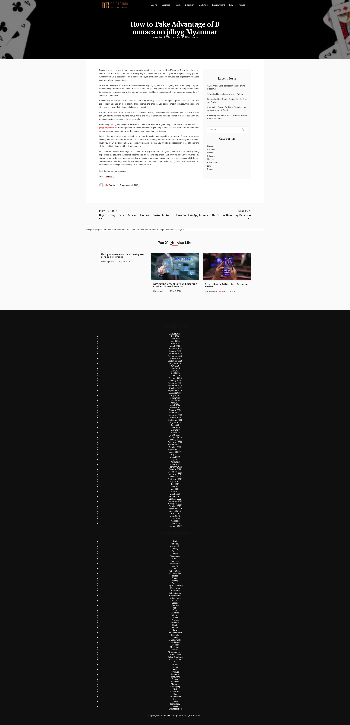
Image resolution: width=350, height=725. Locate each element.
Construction (175, 573)
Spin (175, 699)
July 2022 (175, 454)
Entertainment (218, 5)
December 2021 (175, 472)
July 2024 (175, 395)
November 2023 (175, 415)
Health (177, 5)
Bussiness (175, 563)
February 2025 (175, 378)
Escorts (175, 603)
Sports (175, 701)
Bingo (175, 553)
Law (231, 5)
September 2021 (175, 479)
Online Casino (175, 654)
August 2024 (175, 393)
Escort (175, 600)
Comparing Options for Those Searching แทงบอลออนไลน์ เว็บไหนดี (226, 109)
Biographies (175, 556)
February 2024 (175, 408)
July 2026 (175, 336)
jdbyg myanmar (106, 127)
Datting (175, 583)
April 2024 (175, 403)
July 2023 (175, 425)
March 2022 (175, 464)
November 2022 (175, 444)
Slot (175, 689)
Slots (175, 694)
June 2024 (175, 398)
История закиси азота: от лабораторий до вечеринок (122, 255)
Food (175, 610)
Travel (175, 706)
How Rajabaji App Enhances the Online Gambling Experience (213, 217)
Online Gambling (175, 657)
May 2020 (175, 518)
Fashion (175, 605)
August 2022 (175, 452)
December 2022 (175, 442)
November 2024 (175, 385)
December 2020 (175, 501)
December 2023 (175, 412)
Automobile (175, 546)
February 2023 (175, 437)
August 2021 (175, 481)
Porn (175, 669)
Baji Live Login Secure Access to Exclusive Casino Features (134, 217)
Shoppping (175, 686)
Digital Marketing (175, 585)
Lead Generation (175, 632)
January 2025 (175, 380)
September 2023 (175, 420)
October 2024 (175, 388)
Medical (175, 645)
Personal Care (175, 659)
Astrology (175, 544)
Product (241, 5)
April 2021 (175, 491)
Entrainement (175, 595)
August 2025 (175, 363)
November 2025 (175, 356)
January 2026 (175, 351)
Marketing (203, 5)
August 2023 (175, 422)
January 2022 (175, 469)
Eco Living (175, 588)
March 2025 (175, 375)
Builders (175, 558)
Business (166, 5)
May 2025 (175, 371)
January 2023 (175, 440)
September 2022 (175, 449)
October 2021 (175, 476)
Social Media (175, 696)
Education (189, 5)
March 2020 (175, 523)
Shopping (175, 684)
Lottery (175, 637)
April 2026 (175, 343)
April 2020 (175, 521)
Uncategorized (121, 171)
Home (175, 627)
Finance (175, 608)
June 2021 (175, 486)
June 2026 (175, 339)
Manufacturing (175, 640)
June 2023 (175, 427)
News (175, 649)
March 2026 (175, 346)
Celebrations (175, 571)
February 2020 (175, 526)
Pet (175, 662)
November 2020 (175, 504)
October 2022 (175, 447)
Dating (175, 581)
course (175, 576)
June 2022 (175, 457)
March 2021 (175, 494)
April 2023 (175, 432)
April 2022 (175, 462)
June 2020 (175, 516)
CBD (175, 568)
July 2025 (175, 366)
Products (175, 674)
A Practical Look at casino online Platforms (226, 94)
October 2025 (175, 358)
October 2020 (175, 506)
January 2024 (175, 410)
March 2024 (175, 405)
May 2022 (175, 459)
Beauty (175, 548)
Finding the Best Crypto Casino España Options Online (227, 100)
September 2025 (175, 361)
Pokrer (175, 667)
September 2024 (175, 390)
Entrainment (175, 598)
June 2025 (175, 368)
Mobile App (175, 647)
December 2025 (175, 353)
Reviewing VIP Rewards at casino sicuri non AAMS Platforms (227, 117)
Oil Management (175, 652)
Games (175, 617)
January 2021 (175, 499)
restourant (175, 677)
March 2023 (175, 435)
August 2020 (175, 511)
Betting (175, 551)
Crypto (175, 578)
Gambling (175, 613)
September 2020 (175, 509)
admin (195, 37)
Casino (154, 5)
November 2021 (175, 474)
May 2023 (175, 430)
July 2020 (175, 513)
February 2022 (175, 467)
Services (175, 682)
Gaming (175, 620)
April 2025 (175, 373)
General (175, 622)
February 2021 (175, 496)
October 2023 (175, 417)
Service (175, 679)
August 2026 (175, 334)
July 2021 (175, 484)
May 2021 (175, 489)
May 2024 (175, 400)
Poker (175, 664)
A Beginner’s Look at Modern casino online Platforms (226, 87)
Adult (175, 541)
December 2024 (175, 383)
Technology (175, 704)
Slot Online (175, 691)
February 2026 (175, 348)
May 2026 (175, 341)
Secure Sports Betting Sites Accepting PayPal (226, 285)
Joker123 (109, 176)
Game (175, 615)
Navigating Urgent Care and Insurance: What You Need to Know (175, 285)
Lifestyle (175, 635)
